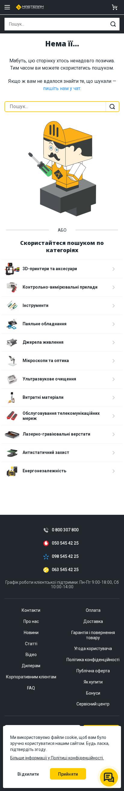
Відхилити (28, 774)
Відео (31, 654)
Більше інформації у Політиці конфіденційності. (57, 757)
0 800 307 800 (65, 530)
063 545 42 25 (65, 569)
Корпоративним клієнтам (31, 676)
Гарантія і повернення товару (93, 635)
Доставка (93, 621)
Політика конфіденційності (93, 659)
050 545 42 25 (65, 543)
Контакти (31, 610)
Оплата (93, 610)
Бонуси (93, 693)
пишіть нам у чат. (62, 88)
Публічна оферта (93, 670)
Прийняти (68, 774)
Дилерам (31, 665)
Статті (31, 643)
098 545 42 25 (65, 556)
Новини (31, 632)
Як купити (93, 682)
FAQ (31, 688)
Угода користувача (93, 648)
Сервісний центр (93, 704)
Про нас (31, 621)
